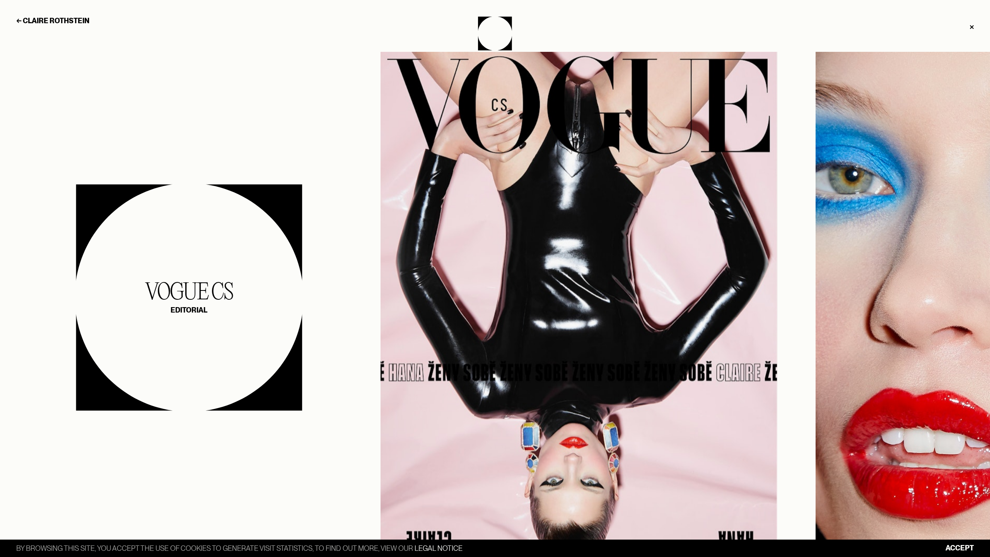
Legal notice (439, 548)
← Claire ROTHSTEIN (52, 21)
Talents (495, 33)
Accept (960, 548)
